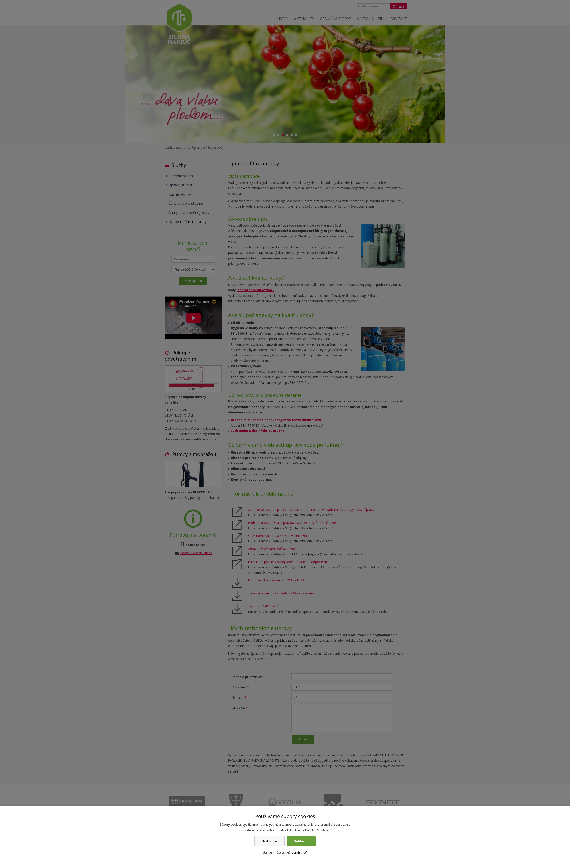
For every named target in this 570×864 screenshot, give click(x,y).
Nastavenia (269, 841)
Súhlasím (301, 841)
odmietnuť (298, 852)
